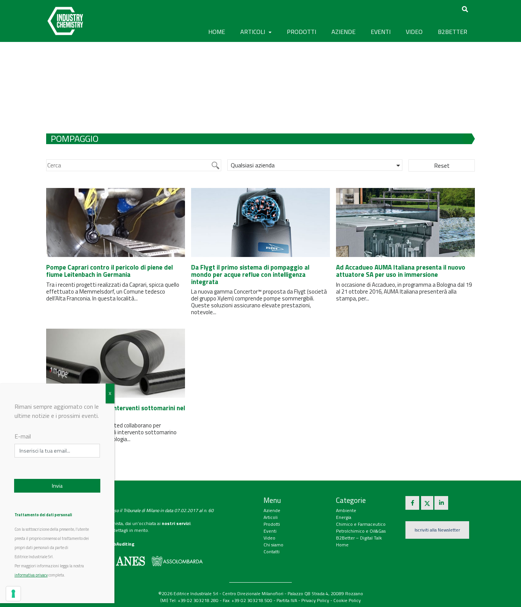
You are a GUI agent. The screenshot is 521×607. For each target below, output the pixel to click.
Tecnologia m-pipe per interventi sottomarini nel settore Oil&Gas (115, 411)
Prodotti (272, 524)
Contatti (272, 551)
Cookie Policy (347, 600)
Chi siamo (273, 544)
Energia (343, 517)
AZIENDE (343, 31)
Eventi (270, 531)
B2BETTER (452, 31)
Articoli (271, 517)
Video (269, 537)
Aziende (272, 510)
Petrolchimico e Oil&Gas (361, 531)
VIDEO (414, 31)
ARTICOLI (253, 31)
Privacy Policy (315, 600)
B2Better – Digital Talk (359, 537)
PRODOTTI (301, 31)
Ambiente (346, 510)
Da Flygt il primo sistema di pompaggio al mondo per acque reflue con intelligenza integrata (250, 274)
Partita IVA (287, 600)
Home (216, 31)
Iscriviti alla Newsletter (437, 529)
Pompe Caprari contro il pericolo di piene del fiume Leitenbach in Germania (109, 270)
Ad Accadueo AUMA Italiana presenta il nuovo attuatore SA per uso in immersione (400, 270)
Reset (442, 165)
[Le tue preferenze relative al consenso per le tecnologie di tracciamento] (13, 593)
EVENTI (381, 31)
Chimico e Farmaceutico (361, 524)
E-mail (22, 436)
